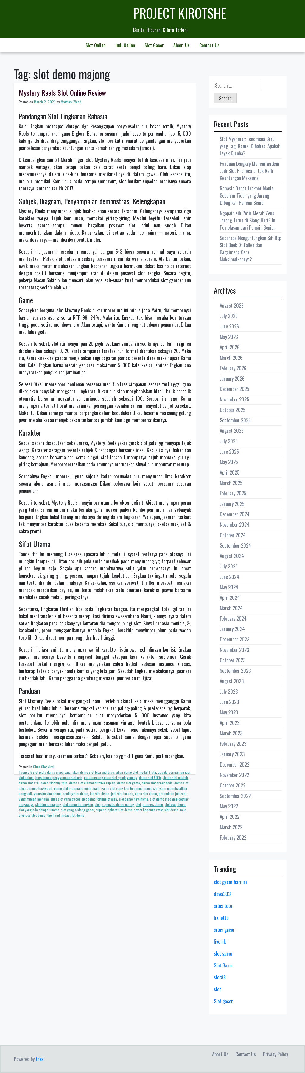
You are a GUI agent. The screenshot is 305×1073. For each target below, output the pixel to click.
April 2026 (229, 347)
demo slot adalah (175, 777)
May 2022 (229, 806)
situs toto (223, 905)
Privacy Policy (275, 1054)
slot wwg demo (175, 804)
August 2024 (232, 555)
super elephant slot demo (114, 809)
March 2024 (231, 608)
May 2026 (229, 336)
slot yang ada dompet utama (39, 809)
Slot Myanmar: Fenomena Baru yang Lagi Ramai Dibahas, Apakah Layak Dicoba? (250, 146)
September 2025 (235, 420)
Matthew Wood (71, 101)
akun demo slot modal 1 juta (136, 772)
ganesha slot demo (47, 793)
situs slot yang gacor (65, 798)
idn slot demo (99, 793)
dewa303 (222, 893)
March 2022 (231, 827)
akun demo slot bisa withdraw (93, 772)
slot (217, 989)
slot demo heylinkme (133, 798)
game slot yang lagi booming (122, 788)
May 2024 (229, 587)
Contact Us (209, 45)
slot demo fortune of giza (99, 798)
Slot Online (95, 45)
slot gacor (223, 953)
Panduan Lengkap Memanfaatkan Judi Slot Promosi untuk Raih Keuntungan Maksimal (249, 171)
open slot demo (146, 793)
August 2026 (232, 305)
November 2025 (234, 399)
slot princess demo (149, 804)
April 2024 (230, 597)
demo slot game (128, 782)
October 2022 (232, 785)
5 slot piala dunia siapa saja (50, 772)
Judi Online (125, 45)
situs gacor (224, 929)
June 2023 (229, 701)
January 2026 (232, 378)
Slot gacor (223, 1001)
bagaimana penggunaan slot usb (58, 777)
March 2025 (231, 482)
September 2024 (235, 545)
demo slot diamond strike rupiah (92, 782)
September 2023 (235, 670)
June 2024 (229, 576)
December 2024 (235, 514)
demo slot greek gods (157, 782)
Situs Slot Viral (43, 766)
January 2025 (232, 503)
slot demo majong (48, 804)
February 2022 (233, 837)
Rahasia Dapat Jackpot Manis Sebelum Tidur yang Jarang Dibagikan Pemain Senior (246, 195)
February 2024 (233, 618)
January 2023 (232, 754)
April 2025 (229, 472)
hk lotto (221, 917)
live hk (220, 941)
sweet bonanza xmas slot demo (156, 809)
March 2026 (231, 357)
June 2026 (229, 326)
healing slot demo (75, 793)
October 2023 (232, 660)
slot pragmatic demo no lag (114, 804)
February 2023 (233, 743)
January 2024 (232, 628)
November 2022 (234, 775)
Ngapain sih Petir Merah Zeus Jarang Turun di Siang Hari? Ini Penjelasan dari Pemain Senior (248, 220)
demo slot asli (29, 782)
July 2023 (229, 691)
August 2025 (232, 430)
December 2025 (234, 389)
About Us (181, 45)
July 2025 (229, 441)
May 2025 (229, 462)
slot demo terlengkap (78, 804)
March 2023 (231, 733)
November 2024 (234, 524)
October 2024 (233, 535)
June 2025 (229, 451)
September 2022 (235, 795)
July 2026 (229, 316)
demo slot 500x (150, 777)
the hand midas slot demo (65, 815)
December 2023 (234, 639)
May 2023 (229, 712)
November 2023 (234, 649)
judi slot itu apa (122, 793)
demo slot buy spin (54, 782)
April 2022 (229, 816)
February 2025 (233, 493)
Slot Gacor (154, 45)
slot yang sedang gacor (77, 809)
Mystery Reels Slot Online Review (62, 92)
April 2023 (229, 722)
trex (39, 1059)
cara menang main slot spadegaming (110, 777)
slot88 (220, 977)
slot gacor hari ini (230, 882)
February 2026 (233, 368)
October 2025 (232, 409)
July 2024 (229, 566)
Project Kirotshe (179, 13)
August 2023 (232, 681)
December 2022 (234, 764)
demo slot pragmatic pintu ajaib (76, 788)
